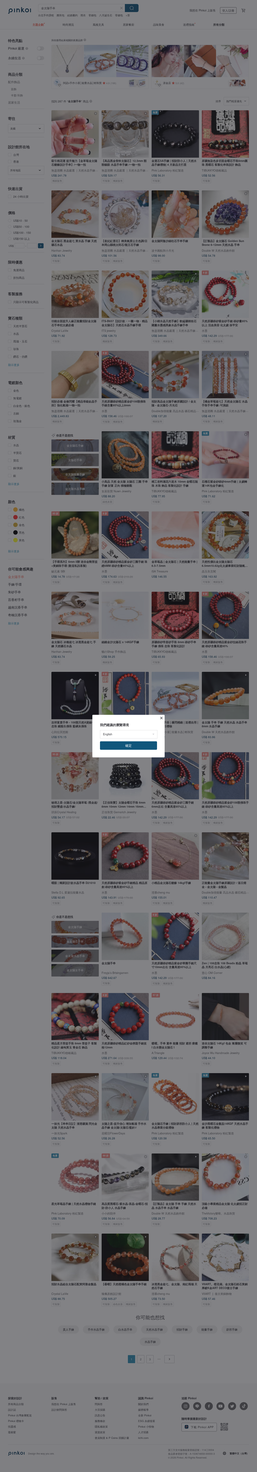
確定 (128, 745)
